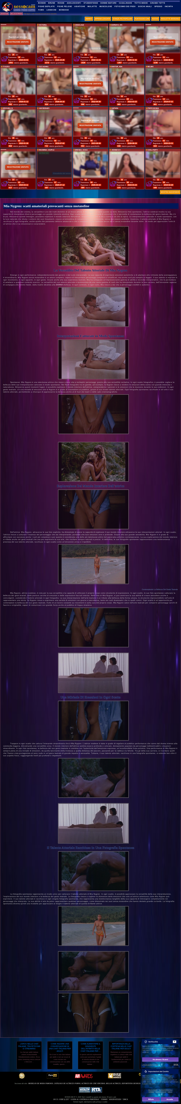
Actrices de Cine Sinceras (93, 1083)
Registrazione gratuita (18, 42)
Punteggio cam (142, 19)
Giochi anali (145, 6)
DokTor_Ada (116, 67)
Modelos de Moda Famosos (40, 1083)
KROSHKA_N (8, 108)
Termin (104, 1099)
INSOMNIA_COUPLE (46, 150)
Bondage (64, 10)
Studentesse (91, 3)
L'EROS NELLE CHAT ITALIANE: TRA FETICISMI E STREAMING (29, 1046)
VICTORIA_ (43, 25)
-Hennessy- (116, 150)
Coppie (31, 10)
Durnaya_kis (116, 25)
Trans (24, 10)
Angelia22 (79, 25)
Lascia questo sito (150, 1065)
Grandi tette (157, 3)
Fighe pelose (64, 6)
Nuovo (155, 19)
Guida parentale (166, 1090)
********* (3, 25)
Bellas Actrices (113, 1083)
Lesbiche (52, 10)
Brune (51, 3)
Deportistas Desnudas (132, 1083)
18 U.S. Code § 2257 (61, 1099)
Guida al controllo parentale (85, 1099)
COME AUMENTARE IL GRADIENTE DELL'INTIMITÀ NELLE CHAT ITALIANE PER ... (90, 1047)
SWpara (114, 108)
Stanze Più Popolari (122, 19)
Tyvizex (6, 67)
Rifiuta (151, 1099)
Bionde (42, 3)
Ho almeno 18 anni (160, 1059)
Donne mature (108, 3)
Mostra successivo (170, 192)
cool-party (153, 150)
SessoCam (4, 13)
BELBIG (151, 67)
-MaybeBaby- (44, 108)
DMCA (125, 1099)
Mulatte (92, 6)
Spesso (158, 6)
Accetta (169, 1099)
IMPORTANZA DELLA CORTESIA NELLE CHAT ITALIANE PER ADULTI (121, 1046)
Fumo (41, 10)
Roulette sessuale (170, 19)
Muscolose (105, 6)
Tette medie (141, 3)
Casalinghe (125, 3)
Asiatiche (79, 6)
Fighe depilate (46, 6)
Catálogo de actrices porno (67, 1083)
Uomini (17, 10)
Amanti (89, 19)
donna (59, 285)
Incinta (169, 6)
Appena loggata (102, 19)
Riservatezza (115, 1099)
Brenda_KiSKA (81, 150)
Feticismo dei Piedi (125, 6)
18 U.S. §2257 (153, 1090)
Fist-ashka (43, 67)
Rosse (61, 3)
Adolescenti (74, 3)
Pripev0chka (153, 108)
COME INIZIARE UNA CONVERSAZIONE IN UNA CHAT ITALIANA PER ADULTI (60, 1047)
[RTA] (176, 1065)
